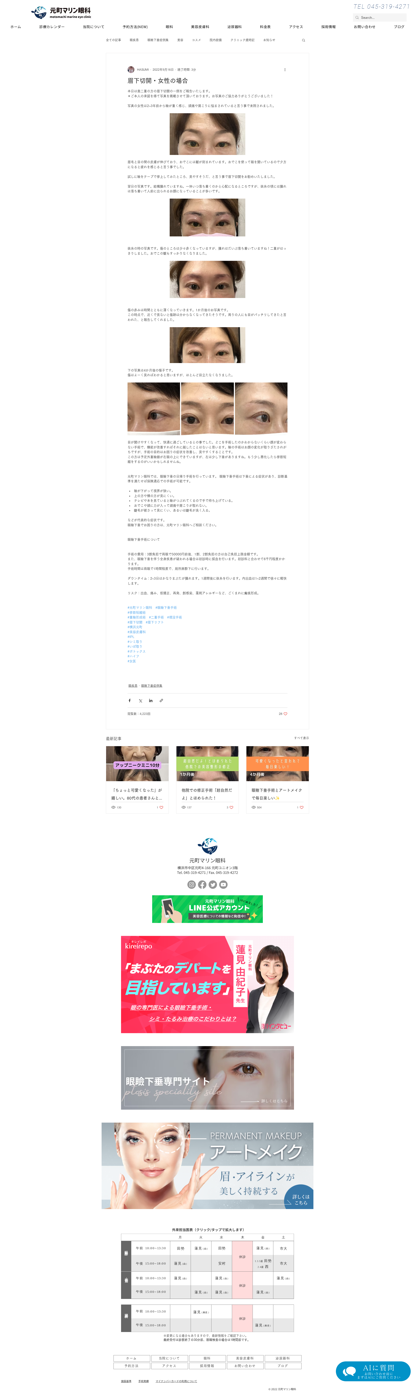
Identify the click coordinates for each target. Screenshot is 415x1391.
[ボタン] (207, 909)
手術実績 (143, 1381)
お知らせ (269, 39)
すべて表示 (301, 737)
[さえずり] (213, 884)
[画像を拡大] (154, 408)
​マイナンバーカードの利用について (176, 1381)
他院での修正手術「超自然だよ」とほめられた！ (207, 794)
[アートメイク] (207, 1166)
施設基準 (126, 1381)
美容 (180, 39)
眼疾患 (134, 39)
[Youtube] (223, 884)
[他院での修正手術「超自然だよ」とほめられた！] (207, 763)
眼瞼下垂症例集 (158, 39)
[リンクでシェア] (161, 700)
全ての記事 (113, 39)
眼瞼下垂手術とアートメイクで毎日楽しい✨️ (277, 794)
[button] (304, 40)
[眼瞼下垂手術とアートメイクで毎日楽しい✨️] (277, 763)
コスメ (196, 39)
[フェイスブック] (202, 884)
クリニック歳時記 (242, 39)
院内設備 (216, 39)
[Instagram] (191, 884)
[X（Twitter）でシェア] (140, 700)
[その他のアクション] (284, 69)
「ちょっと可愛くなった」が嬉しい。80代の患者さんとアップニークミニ (137, 795)
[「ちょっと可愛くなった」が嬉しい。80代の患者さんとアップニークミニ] (137, 763)
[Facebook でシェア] (130, 700)
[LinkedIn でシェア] (151, 700)
